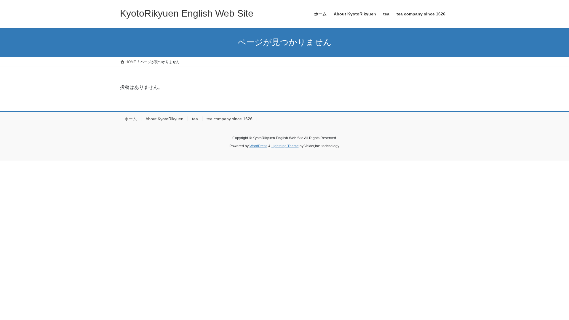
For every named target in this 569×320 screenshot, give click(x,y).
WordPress (258, 146)
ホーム (130, 118)
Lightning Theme (285, 146)
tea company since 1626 (229, 118)
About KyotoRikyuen (164, 118)
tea (195, 118)
